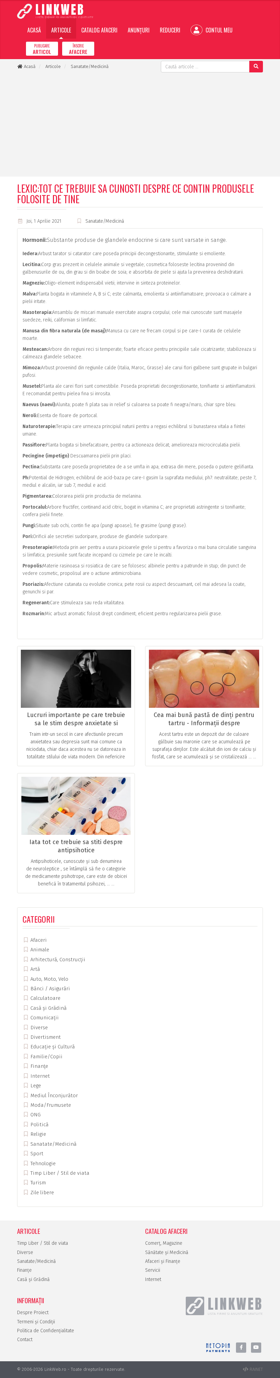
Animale (39, 950)
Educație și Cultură (52, 1047)
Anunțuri (139, 30)
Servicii (152, 1270)
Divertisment (45, 1037)
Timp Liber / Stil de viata (59, 1173)
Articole (61, 30)
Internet (39, 1076)
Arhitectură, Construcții (57, 959)
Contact (24, 1339)
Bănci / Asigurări (49, 989)
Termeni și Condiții (36, 1322)
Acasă (34, 30)
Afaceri (38, 940)
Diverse (38, 1027)
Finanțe (38, 1066)
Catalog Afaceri (99, 30)
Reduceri (170, 30)
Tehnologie (42, 1163)
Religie (37, 1134)
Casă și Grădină (48, 1008)
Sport (36, 1153)
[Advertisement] (140, 123)
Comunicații (44, 1018)
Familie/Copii (45, 1056)
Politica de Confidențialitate (45, 1331)
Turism (37, 1183)
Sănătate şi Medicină (166, 1252)
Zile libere (41, 1192)
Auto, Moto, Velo (48, 979)
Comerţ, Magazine (163, 1243)
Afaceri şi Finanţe (162, 1261)
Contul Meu (218, 30)
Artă (34, 969)
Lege (35, 1086)
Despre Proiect (32, 1312)
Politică (38, 1124)
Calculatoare (44, 998)
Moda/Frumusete (50, 1105)
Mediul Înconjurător (53, 1095)
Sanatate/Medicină (104, 221)
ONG (35, 1115)
